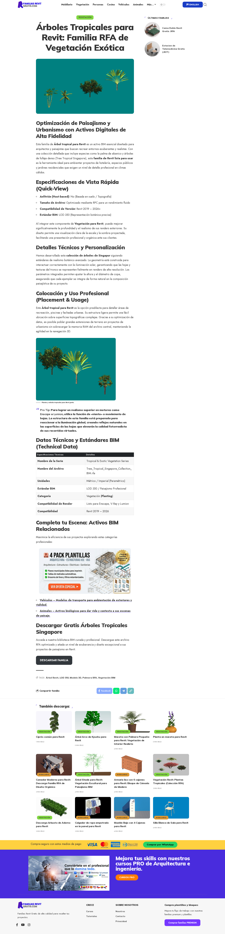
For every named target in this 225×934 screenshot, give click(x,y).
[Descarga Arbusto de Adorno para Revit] (54, 808)
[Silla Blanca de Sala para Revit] (171, 808)
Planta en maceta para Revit (170, 736)
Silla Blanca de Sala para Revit (170, 822)
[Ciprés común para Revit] (54, 722)
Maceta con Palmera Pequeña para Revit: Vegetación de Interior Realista (131, 740)
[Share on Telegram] (123, 691)
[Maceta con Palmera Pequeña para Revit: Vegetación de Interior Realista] (132, 722)
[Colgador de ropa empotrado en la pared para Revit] (93, 808)
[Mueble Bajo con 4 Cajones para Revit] (132, 808)
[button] (205, 4)
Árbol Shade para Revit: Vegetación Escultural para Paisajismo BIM (91, 783)
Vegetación (85, 17)
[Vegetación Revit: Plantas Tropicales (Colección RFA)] (171, 765)
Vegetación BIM (106, 677)
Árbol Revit (52, 677)
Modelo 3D (75, 677)
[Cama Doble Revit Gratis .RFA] (152, 29)
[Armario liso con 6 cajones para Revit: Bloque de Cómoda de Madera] (132, 765)
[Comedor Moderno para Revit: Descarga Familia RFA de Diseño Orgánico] (54, 765)
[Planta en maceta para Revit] (171, 722)
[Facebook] (17, 924)
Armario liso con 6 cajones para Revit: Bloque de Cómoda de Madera (131, 783)
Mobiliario (44, 774)
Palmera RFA (89, 677)
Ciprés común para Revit (50, 736)
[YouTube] (22, 924)
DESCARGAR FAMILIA (54, 660)
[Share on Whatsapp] (116, 691)
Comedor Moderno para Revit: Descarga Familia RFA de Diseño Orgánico (53, 783)
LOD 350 (64, 677)
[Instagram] (29, 924)
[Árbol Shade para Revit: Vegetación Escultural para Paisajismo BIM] (93, 765)
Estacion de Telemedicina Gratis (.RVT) (173, 48)
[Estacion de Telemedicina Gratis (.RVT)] (152, 48)
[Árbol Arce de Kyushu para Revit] (93, 722)
